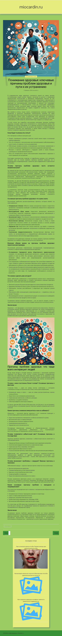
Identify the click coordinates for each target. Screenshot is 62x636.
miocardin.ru (31, 6)
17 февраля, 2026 (31, 76)
